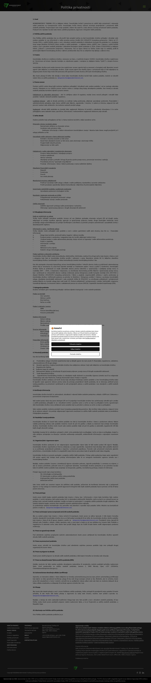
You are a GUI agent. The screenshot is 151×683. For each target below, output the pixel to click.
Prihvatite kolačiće (75, 344)
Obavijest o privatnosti (58, 340)
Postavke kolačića (75, 354)
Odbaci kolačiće (75, 349)
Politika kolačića (90, 338)
